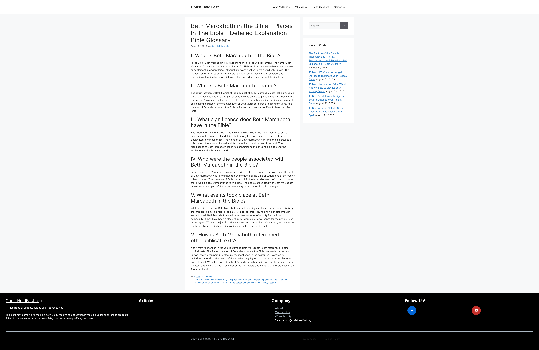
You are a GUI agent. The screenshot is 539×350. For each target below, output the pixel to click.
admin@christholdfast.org (296, 320)
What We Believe (281, 7)
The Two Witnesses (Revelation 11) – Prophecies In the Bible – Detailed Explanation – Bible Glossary (240, 280)
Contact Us (339, 7)
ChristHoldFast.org (24, 300)
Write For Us (283, 316)
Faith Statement (321, 7)
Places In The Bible (203, 276)
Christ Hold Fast (205, 7)
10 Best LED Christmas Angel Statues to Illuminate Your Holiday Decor (328, 76)
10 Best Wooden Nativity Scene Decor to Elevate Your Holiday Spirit (326, 112)
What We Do (301, 7)
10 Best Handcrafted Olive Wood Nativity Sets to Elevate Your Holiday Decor (327, 88)
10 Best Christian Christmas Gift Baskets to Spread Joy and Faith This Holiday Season (235, 282)
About (279, 308)
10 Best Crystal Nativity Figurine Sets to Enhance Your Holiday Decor (327, 100)
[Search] (344, 25)
